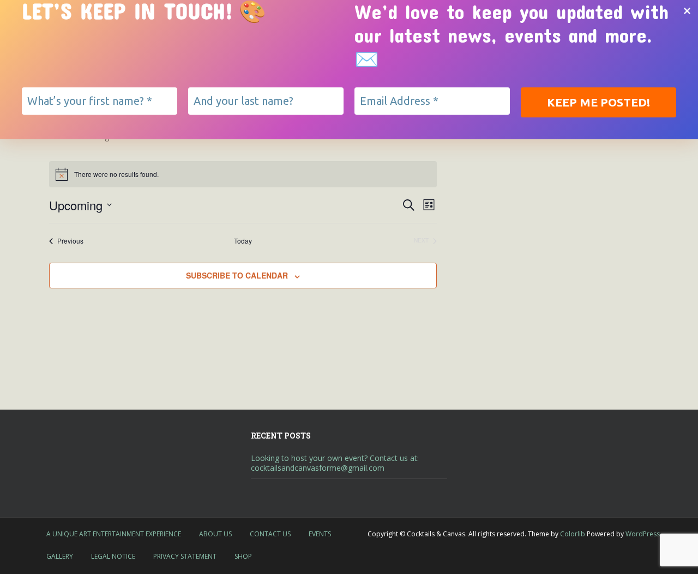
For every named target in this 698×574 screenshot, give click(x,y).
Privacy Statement (184, 556)
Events (320, 534)
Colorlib (572, 534)
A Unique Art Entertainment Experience (113, 534)
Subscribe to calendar (237, 275)
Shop (243, 556)
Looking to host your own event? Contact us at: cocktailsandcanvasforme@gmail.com (335, 463)
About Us (215, 534)
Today (243, 240)
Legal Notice (113, 556)
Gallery (59, 556)
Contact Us (270, 534)
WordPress (642, 534)
